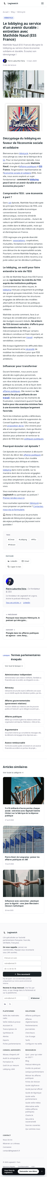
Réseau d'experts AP (11, 1054)
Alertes (6, 1036)
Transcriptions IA (10, 1029)
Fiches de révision (32, 1082)
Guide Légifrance (32, 1085)
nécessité (29, 349)
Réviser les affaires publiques (33, 1076)
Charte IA (29, 1115)
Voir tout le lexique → (14, 666)
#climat (11, 539)
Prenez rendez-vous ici (13, 498)
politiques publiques (33, 438)
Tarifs (27, 1040)
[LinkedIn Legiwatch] (5, 1004)
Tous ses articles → (13, 602)
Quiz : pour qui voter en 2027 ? (33, 1055)
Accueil (6, 12)
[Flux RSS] (10, 1004)
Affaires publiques (32, 1015)
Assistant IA (7, 1025)
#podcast (11, 545)
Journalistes (30, 1029)
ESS (40, 166)
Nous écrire (7, 1140)
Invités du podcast (32, 1068)
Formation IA (8, 1062)
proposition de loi (15, 425)
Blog (13, 12)
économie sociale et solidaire (17, 173)
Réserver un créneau (11, 1143)
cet (9, 202)
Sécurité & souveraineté (30, 1120)
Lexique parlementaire (34, 1072)
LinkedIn (26, 602)
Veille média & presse (11, 1022)
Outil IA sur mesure (11, 1065)
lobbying (34, 179)
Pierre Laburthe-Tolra (16, 588)
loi (4, 160)
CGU (33, 1166)
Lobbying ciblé (9, 1069)
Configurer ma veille (33, 1044)
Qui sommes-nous (32, 1129)
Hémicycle (21, 12)
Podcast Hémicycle (32, 1064)
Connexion (7, 1147)
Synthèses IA (8, 1033)
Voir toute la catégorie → (13, 772)
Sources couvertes (32, 1125)
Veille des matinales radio (11, 1016)
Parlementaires (31, 1025)
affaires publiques (28, 166)
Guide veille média (32, 1103)
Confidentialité (23, 1166)
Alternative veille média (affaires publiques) (32, 1109)
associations (19, 240)
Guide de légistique (33, 1093)
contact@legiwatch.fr (11, 1151)
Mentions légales (9, 1166)
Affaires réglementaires (31, 1020)
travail (29, 337)
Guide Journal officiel (33, 1089)
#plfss (33, 539)
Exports (6, 1040)
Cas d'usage (30, 1036)
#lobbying (23, 539)
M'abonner (35, 998)
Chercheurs (30, 1033)
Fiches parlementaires (12, 1044)
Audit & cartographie (11, 1058)
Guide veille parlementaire (31, 1097)
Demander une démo (28, 1171)
